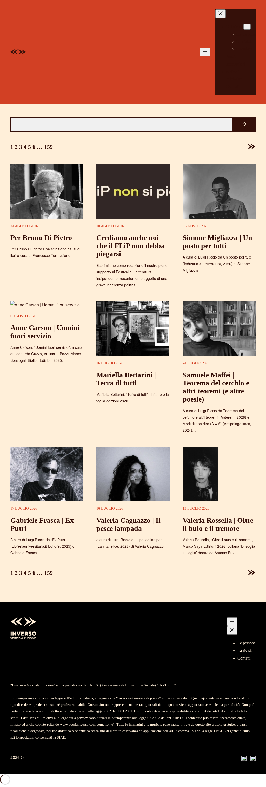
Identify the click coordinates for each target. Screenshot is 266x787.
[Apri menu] (205, 52)
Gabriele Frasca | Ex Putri (42, 524)
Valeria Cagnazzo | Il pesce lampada (128, 524)
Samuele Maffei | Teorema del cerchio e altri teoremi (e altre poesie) (216, 387)
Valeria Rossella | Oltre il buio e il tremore (218, 524)
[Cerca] (244, 124)
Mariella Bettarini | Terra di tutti (126, 379)
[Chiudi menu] (220, 13)
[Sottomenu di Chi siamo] (247, 27)
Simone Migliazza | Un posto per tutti (217, 242)
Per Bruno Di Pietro (41, 238)
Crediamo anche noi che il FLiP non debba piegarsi (130, 246)
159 (48, 147)
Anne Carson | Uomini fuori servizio (45, 332)
